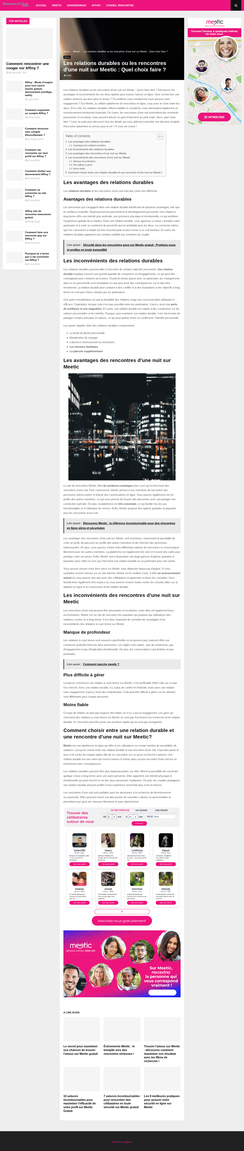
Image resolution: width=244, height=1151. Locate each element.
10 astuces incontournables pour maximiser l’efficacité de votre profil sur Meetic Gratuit (79, 1103)
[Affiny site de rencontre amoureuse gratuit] (14, 215)
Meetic (57, 5)
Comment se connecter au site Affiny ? (35, 193)
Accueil (41, 5)
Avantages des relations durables (89, 145)
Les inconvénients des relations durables (91, 149)
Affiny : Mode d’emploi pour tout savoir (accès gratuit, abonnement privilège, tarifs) (39, 89)
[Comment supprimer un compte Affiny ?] (14, 114)
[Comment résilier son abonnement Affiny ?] (14, 175)
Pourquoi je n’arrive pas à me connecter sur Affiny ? (37, 256)
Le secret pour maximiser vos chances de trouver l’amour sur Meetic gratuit (80, 1050)
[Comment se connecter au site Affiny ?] (14, 193)
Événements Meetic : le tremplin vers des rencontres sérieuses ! (119, 1050)
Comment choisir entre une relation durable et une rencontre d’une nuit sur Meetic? (115, 172)
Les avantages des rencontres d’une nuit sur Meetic (97, 153)
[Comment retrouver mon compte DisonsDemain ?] (14, 132)
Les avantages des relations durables (89, 141)
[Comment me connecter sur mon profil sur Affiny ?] (14, 153)
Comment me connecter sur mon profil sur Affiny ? (36, 153)
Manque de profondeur (84, 161)
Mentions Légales (122, 1141)
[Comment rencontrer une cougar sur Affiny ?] (29, 43)
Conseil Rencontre (120, 5)
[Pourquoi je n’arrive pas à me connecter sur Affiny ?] (14, 257)
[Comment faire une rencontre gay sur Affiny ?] (14, 236)
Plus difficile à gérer (82, 165)
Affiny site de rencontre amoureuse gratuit (38, 214)
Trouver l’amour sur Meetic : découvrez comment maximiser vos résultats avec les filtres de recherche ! (162, 1054)
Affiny (96, 5)
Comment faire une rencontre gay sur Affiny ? (36, 235)
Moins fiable (79, 168)
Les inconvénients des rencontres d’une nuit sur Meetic (99, 157)
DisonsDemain (76, 5)
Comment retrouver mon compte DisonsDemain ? (36, 131)
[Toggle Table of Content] (158, 137)
